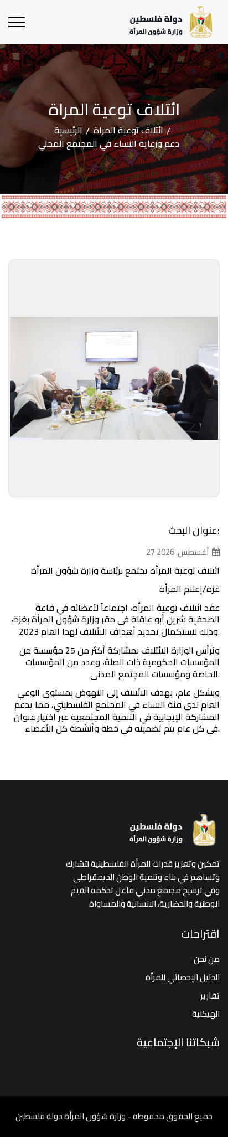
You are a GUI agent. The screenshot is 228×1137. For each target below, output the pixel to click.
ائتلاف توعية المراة (128, 130)
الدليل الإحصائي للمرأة (183, 977)
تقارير (210, 995)
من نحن (207, 959)
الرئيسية (68, 130)
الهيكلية (206, 1014)
